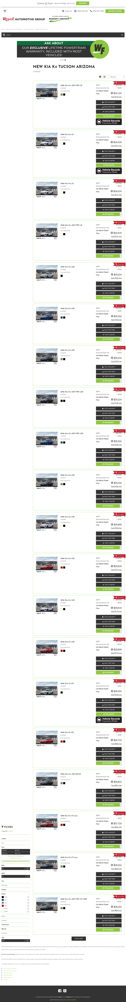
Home (3, 29)
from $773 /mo (116, 570)
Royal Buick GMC (8, 975)
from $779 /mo (116, 653)
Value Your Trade (109, 107)
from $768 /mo (116, 528)
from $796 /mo (116, 695)
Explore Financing (96, 125)
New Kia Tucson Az (29, 29)
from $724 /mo (116, 97)
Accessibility (73, 999)
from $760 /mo (116, 278)
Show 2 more (79, 939)
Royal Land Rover (8, 973)
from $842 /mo (116, 827)
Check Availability (109, 102)
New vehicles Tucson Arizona (14, 29)
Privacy (64, 999)
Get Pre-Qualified (108, 116)
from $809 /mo (116, 744)
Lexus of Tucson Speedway (10, 971)
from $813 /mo (116, 785)
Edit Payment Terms (15, 858)
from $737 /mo (116, 146)
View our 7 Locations (115, 11)
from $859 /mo (116, 869)
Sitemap (68, 999)
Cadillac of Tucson (8, 977)
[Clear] (10, 831)
